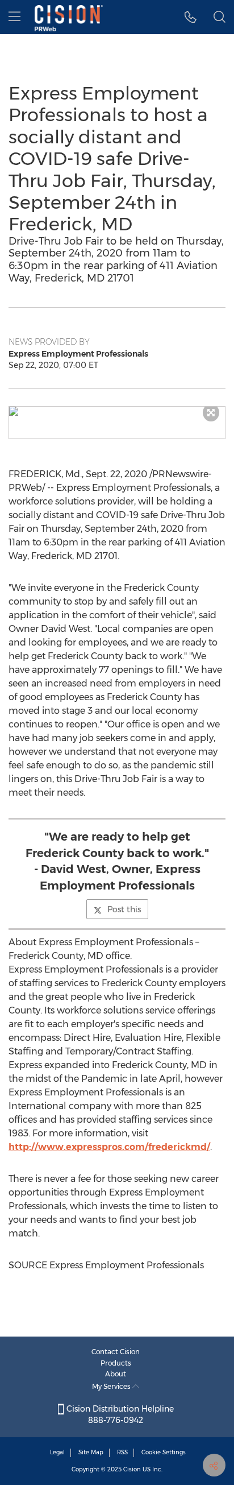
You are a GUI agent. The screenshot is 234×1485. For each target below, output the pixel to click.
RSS (122, 1452)
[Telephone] (190, 17)
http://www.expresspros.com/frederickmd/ (109, 1146)
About (115, 1374)
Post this (124, 909)
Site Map (90, 1452)
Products (116, 1363)
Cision (132, 1469)
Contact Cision (115, 1351)
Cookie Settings (163, 1452)
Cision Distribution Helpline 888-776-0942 (119, 1414)
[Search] (219, 17)
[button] (117, 411)
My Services (112, 1386)
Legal (57, 1452)
